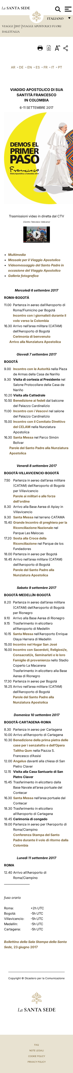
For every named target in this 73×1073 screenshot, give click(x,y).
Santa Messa (23, 437)
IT (52, 67)
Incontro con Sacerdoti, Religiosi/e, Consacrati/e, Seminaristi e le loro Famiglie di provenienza (40, 655)
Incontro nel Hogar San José (35, 644)
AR (13, 67)
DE (21, 67)
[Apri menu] (68, 9)
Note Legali (36, 1050)
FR (45, 67)
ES (38, 67)
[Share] (66, 48)
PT (60, 67)
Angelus (19, 761)
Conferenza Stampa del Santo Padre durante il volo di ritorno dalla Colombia (40, 840)
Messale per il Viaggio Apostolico (34, 260)
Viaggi (8, 26)
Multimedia (17, 255)
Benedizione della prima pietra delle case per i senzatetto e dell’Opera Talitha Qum (40, 745)
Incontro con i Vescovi (30, 411)
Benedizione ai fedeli (29, 400)
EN (29, 67)
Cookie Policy (36, 1056)
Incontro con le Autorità (31, 369)
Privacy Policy (37, 1061)
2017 (18, 26)
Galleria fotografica (23, 276)
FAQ (36, 1044)
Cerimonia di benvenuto (31, 336)
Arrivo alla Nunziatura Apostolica (35, 342)
